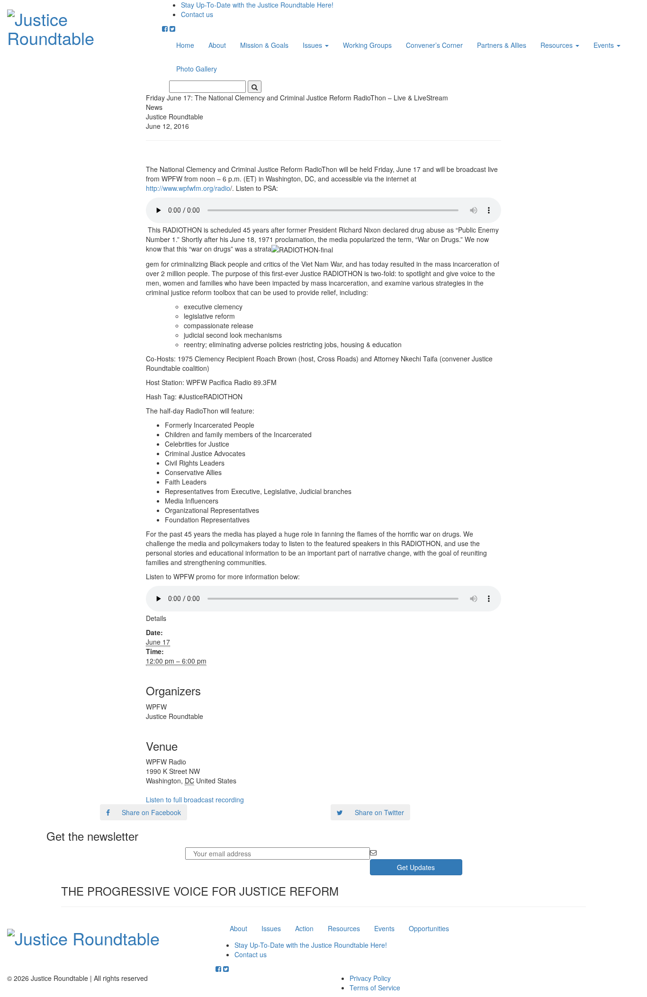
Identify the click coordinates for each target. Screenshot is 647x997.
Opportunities (429, 928)
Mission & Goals (264, 45)
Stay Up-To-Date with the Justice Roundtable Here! (257, 4)
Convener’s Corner (434, 45)
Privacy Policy (370, 978)
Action (304, 928)
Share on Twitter (379, 812)
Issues (313, 45)
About (217, 45)
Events (604, 45)
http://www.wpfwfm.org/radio (188, 188)
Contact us (197, 14)
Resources (557, 45)
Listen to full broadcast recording (195, 799)
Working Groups (367, 45)
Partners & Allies (501, 45)
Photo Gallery (196, 68)
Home (185, 45)
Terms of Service (375, 987)
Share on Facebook (151, 812)
